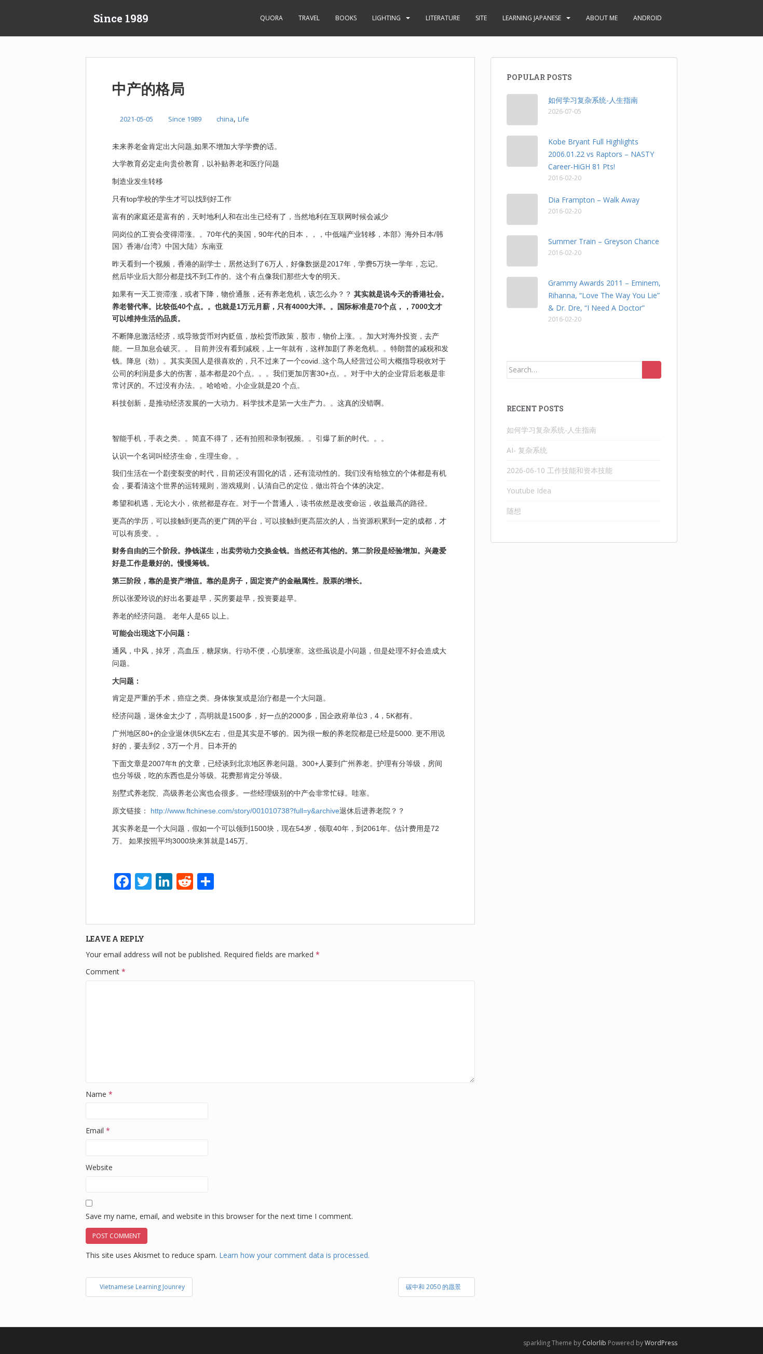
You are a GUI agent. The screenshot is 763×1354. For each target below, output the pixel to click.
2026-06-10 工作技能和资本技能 (559, 470)
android (647, 18)
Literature (443, 18)
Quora (271, 18)
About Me (602, 18)
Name (99, 1094)
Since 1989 (120, 18)
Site (481, 18)
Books (346, 18)
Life (243, 119)
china (225, 119)
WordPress (661, 1342)
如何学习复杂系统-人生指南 (593, 100)
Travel (309, 18)
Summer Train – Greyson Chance (603, 241)
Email (98, 1130)
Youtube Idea (529, 490)
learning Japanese (531, 18)
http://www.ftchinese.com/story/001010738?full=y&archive (245, 811)
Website (99, 1167)
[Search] (651, 370)
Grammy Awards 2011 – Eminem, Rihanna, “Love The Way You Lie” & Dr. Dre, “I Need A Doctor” (604, 295)
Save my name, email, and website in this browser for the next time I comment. (219, 1216)
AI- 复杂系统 (527, 450)
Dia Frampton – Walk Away (593, 200)
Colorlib (594, 1342)
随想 (514, 511)
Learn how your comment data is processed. (294, 1255)
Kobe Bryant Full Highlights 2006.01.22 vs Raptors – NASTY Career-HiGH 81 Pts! (601, 154)
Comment (106, 971)
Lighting (386, 18)
